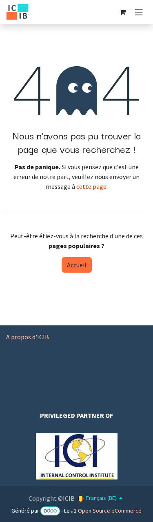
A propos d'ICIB (27, 337)
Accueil (76, 265)
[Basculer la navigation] (139, 11)
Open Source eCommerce (110, 510)
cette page (91, 186)
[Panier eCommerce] (122, 12)
